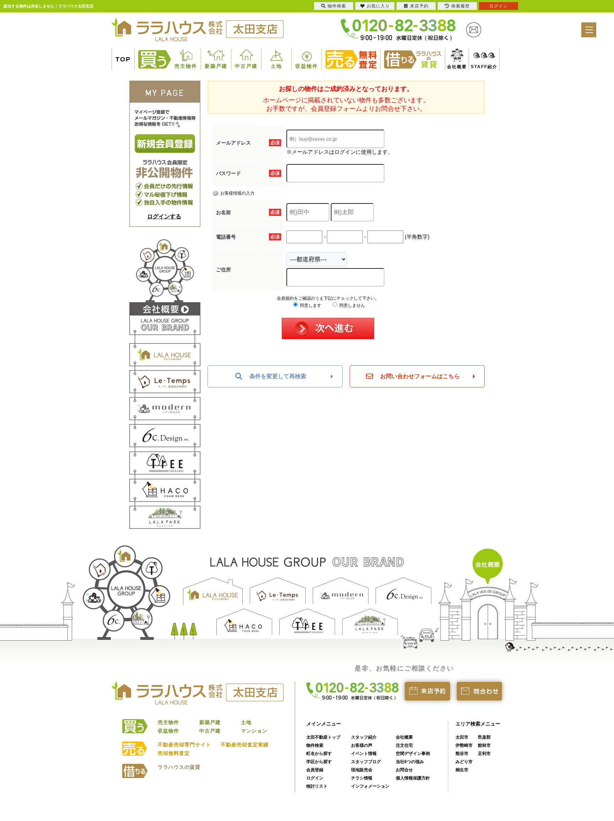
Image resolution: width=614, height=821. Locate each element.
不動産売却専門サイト (184, 744)
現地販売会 (361, 769)
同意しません (351, 305)
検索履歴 (460, 6)
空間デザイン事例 (413, 753)
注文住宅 (404, 745)
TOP (123, 59)
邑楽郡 (484, 737)
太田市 (462, 737)
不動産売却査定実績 (245, 744)
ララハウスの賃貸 (179, 767)
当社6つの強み (410, 761)
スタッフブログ (366, 761)
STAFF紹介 (476, 67)
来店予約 (419, 6)
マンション (254, 731)
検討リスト (317, 786)
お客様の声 (361, 745)
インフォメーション (370, 786)
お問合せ (404, 769)
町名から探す (319, 753)
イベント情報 (364, 753)
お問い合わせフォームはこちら (420, 376)
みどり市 (464, 761)
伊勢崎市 (464, 745)
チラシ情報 (361, 778)
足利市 (484, 753)
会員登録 (314, 769)
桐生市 (462, 769)
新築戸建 (216, 66)
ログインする (164, 216)
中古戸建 (246, 66)
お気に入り (378, 6)
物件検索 (314, 745)
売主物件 (185, 66)
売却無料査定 (174, 753)
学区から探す (319, 761)
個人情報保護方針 (413, 778)
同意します (310, 305)
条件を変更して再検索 (277, 376)
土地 (276, 66)
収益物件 (306, 66)
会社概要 (454, 67)
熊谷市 (462, 753)
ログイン (314, 778)
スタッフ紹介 (364, 737)
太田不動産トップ (323, 737)
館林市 (484, 745)
